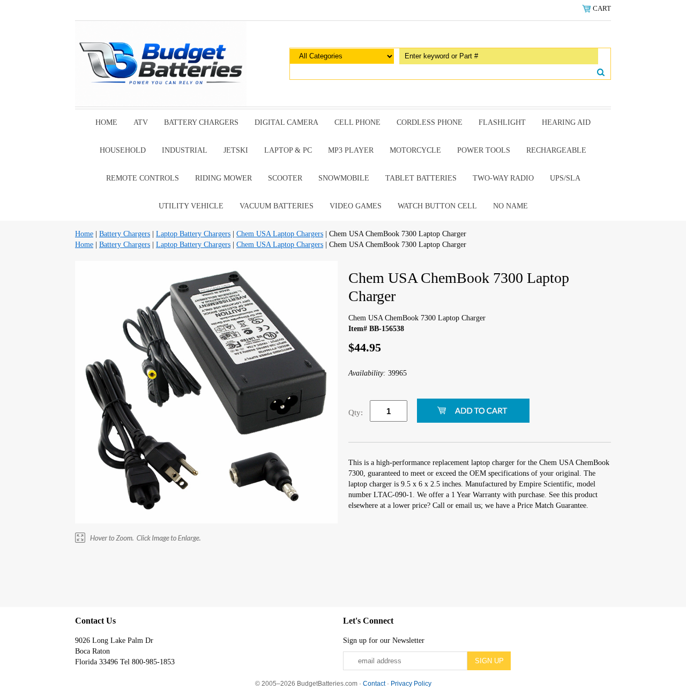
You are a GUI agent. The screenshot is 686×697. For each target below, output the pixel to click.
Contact (374, 683)
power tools (483, 150)
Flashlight (502, 122)
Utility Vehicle (191, 206)
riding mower (223, 178)
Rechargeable (556, 150)
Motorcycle (415, 150)
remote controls (142, 178)
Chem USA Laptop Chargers (279, 234)
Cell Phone (357, 122)
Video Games (356, 206)
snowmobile (343, 178)
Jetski (235, 150)
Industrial (184, 150)
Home (106, 122)
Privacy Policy (411, 683)
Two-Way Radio (503, 178)
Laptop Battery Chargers (193, 234)
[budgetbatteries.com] (161, 63)
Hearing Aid (566, 122)
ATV (140, 122)
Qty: (355, 412)
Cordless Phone (430, 122)
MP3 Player (351, 150)
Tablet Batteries (421, 178)
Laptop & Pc (288, 150)
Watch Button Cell (437, 206)
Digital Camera (286, 122)
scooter (285, 178)
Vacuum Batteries (277, 206)
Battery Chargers (201, 122)
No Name (510, 206)
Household (123, 150)
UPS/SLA (565, 178)
